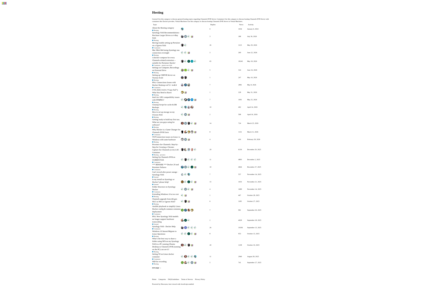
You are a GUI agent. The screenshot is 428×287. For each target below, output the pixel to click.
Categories (162, 279)
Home (154, 279)
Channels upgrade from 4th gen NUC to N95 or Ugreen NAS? (164, 200)
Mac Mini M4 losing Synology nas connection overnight (166, 51)
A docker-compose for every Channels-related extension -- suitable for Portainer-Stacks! (164, 60)
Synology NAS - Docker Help (164, 226)
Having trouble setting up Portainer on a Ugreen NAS (166, 44)
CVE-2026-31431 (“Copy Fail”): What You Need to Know (165, 91)
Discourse (164, 284)
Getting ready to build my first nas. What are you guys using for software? (166, 122)
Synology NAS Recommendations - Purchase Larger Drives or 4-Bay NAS (166, 35)
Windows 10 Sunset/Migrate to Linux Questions (164, 232)
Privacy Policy (200, 279)
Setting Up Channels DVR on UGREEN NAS (163, 158)
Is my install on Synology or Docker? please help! (163, 180)
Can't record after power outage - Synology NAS (165, 173)
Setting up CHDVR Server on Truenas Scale (163, 76)
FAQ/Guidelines (173, 279)
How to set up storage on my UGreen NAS (163, 113)
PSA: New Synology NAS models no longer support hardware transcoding (165, 219)
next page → (156, 268)
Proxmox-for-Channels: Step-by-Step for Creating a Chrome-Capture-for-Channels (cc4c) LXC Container (165, 148)
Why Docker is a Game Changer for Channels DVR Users (166, 131)
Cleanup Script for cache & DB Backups (164, 106)
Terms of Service (187, 279)
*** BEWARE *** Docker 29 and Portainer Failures (165, 166)
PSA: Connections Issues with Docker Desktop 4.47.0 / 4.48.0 (164, 83)
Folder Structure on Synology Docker (164, 188)
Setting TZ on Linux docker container (163, 255)
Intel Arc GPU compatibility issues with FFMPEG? (166, 98)
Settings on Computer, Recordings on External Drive (165, 69)
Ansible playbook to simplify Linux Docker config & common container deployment (166, 209)
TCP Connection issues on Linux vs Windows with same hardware (166, 138)
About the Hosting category (163, 28)
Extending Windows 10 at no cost (165, 194)
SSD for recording (159, 262)
